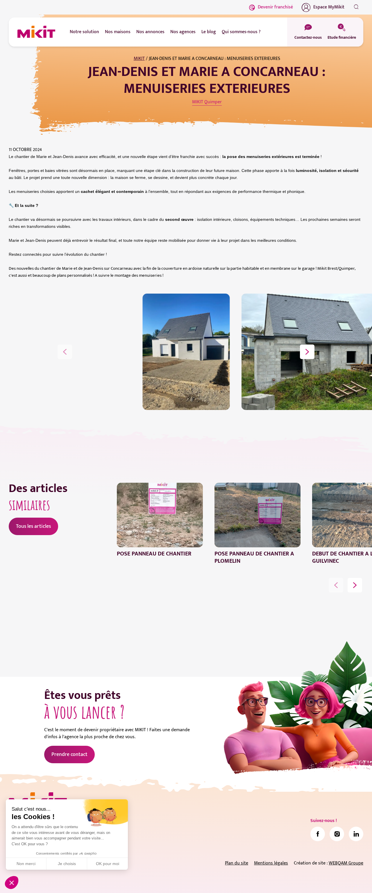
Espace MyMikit (328, 7)
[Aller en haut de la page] (356, 880)
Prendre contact (69, 754)
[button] (12, 883)
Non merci (26, 863)
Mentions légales (271, 863)
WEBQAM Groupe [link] (346, 863)
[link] (317, 834)
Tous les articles (33, 526)
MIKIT (139, 59)
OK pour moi (107, 863)
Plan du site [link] (236, 863)
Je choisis (67, 863)
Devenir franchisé (275, 7)
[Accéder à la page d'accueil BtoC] (36, 32)
